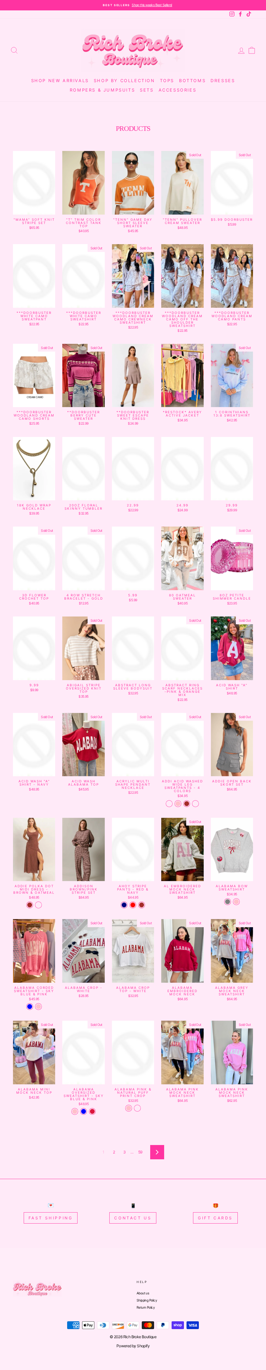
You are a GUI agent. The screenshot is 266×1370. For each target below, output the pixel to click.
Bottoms (192, 80)
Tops (167, 80)
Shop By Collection (124, 80)
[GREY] (227, 902)
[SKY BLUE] (30, 1006)
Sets (146, 90)
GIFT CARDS (215, 1217)
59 (140, 1152)
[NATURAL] (137, 1108)
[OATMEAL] (38, 905)
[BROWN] (187, 804)
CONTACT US (132, 1217)
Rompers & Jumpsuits (102, 90)
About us (143, 1293)
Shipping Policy (147, 1300)
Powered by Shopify (133, 1345)
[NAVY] (124, 905)
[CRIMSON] (92, 1111)
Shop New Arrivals (60, 80)
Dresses (223, 80)
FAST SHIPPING (51, 1217)
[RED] (133, 905)
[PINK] (178, 804)
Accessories (178, 90)
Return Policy (146, 1307)
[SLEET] (195, 804)
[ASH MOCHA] (169, 804)
